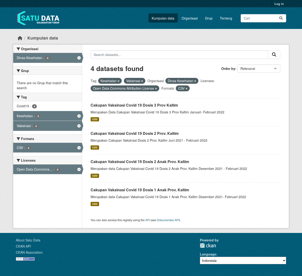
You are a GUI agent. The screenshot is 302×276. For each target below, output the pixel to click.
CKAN (208, 245)
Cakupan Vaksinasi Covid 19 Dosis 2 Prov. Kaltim (135, 133)
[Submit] (281, 18)
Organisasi (190, 18)
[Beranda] (20, 38)
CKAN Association (29, 252)
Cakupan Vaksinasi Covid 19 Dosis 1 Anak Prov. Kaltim (140, 189)
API (147, 220)
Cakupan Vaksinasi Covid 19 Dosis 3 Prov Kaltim (134, 105)
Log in (279, 3)
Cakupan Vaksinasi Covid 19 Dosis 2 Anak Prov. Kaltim (140, 161)
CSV (94, 119)
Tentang (226, 18)
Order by (228, 68)
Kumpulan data (163, 18)
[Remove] (118, 81)
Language (208, 254)
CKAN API (23, 246)
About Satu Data (28, 240)
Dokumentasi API (168, 220)
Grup (209, 18)
